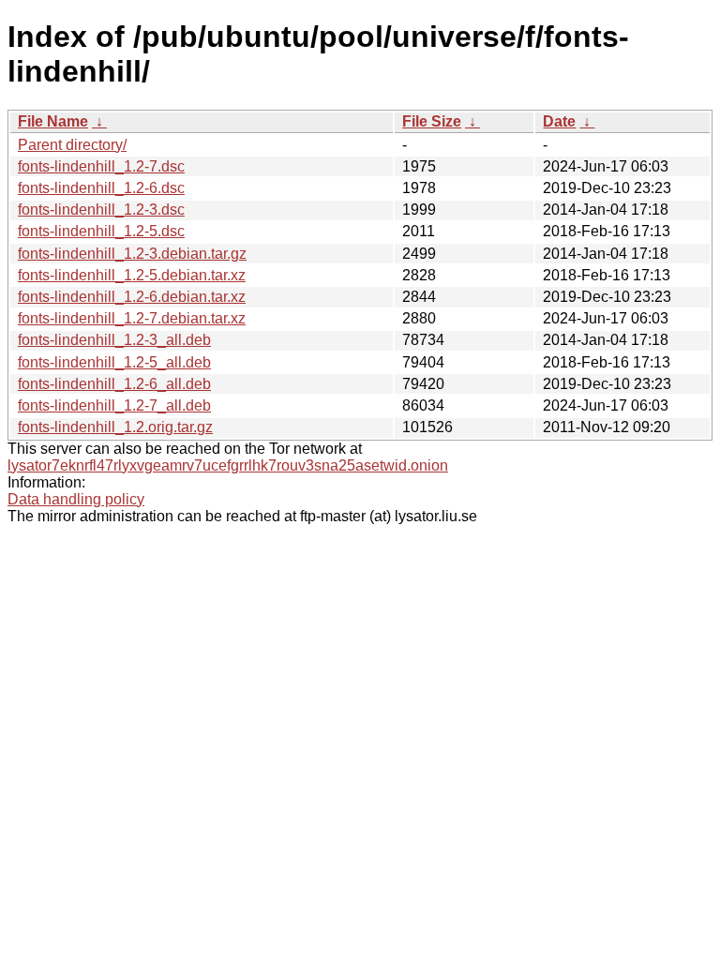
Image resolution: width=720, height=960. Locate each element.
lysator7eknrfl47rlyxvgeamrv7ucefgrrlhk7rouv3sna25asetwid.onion (228, 465)
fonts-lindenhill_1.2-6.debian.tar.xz (132, 297)
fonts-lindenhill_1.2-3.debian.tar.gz (132, 254)
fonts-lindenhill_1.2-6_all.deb (114, 384)
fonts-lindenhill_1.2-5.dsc (101, 231)
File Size (431, 121)
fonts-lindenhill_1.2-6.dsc (101, 188)
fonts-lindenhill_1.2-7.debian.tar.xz (132, 318)
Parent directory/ (72, 145)
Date (559, 121)
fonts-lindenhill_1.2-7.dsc (101, 166)
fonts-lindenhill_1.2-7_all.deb (114, 405)
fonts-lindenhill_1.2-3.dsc (101, 210)
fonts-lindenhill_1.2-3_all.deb (114, 340)
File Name (53, 121)
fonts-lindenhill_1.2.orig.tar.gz (115, 427)
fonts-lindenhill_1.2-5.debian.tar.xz (132, 275)
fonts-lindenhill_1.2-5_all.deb (114, 362)
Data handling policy (76, 499)
